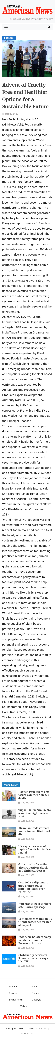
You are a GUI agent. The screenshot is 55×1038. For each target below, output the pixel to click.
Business (13, 993)
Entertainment (16, 999)
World (35, 986)
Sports (35, 993)
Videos (23, 1006)
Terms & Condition (37, 1028)
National (13, 986)
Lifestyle (36, 999)
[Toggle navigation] (6, 27)
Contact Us (27, 1033)
